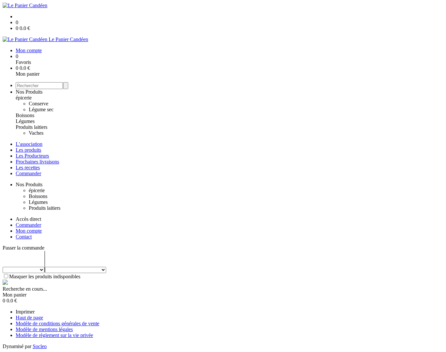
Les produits (28, 150)
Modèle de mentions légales (44, 329)
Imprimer (25, 311)
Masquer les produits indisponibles (44, 276)
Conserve (38, 103)
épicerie (24, 97)
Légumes (25, 121)
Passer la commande (23, 248)
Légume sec (41, 109)
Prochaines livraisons (37, 161)
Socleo (40, 346)
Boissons (25, 115)
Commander (28, 173)
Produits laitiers (31, 127)
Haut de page (29, 317)
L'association (29, 144)
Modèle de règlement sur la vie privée (54, 335)
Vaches (36, 133)
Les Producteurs (32, 156)
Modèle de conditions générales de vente (57, 323)
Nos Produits (29, 92)
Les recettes (28, 167)
